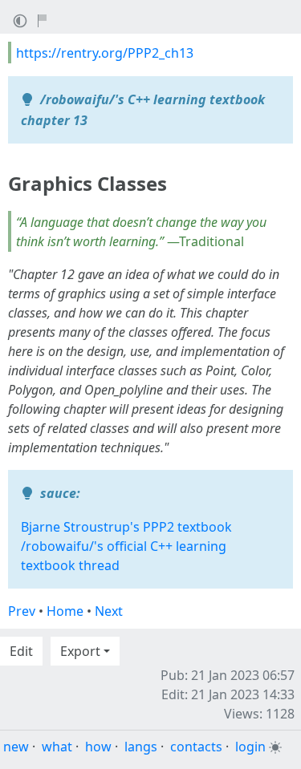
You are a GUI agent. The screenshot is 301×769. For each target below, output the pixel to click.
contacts (196, 746)
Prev (21, 611)
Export (80, 651)
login (250, 746)
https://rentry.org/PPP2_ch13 (104, 53)
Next (109, 611)
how (98, 746)
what (57, 746)
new (16, 746)
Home (65, 611)
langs (140, 746)
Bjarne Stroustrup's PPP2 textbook (126, 527)
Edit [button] (21, 651)
